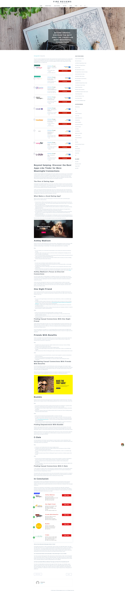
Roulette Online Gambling (79, 89)
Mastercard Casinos (78, 133)
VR (80, 5)
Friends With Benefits (51, 514)
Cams (70, 5)
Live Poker (77, 128)
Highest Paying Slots (78, 87)
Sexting (64, 5)
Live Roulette (77, 131)
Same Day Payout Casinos (79, 144)
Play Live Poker (77, 67)
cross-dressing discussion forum (42, 419)
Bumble (47, 523)
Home (41, 5)
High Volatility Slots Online (79, 74)
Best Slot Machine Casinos (79, 69)
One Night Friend (50, 504)
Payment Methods (78, 137)
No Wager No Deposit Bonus (80, 65)
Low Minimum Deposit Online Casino (81, 91)
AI (75, 109)
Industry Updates (78, 122)
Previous (37, 574)
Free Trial (66, 495)
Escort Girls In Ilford (78, 98)
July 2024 (76, 168)
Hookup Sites (48, 5)
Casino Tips (77, 115)
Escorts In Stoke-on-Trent (79, 96)
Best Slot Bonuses (78, 60)
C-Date (47, 535)
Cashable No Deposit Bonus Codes (81, 82)
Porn (76, 5)
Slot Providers (77, 148)
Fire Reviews (62, 2)
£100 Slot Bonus (78, 80)
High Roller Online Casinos (79, 76)
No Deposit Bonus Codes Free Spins (81, 71)
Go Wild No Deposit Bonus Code (80, 63)
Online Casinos (77, 135)
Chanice (43, 582)
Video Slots (77, 153)
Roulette (76, 142)
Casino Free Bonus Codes (79, 58)
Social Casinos (77, 150)
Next (69, 574)
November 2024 (78, 163)
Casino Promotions (78, 113)
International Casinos (78, 124)
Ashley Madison (50, 494)
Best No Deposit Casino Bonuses (80, 78)
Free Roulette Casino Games (80, 85)
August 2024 (77, 166)
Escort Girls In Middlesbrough (80, 100)
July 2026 (76, 161)
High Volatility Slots (78, 117)
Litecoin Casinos (78, 126)
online (70, 270)
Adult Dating (57, 5)
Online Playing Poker (78, 93)
